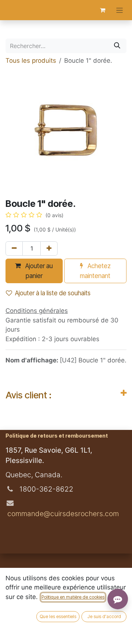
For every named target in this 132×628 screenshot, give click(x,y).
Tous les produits (31, 60)
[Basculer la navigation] (120, 10)
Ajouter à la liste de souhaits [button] (53, 293)
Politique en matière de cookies (72, 597)
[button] (34, 271)
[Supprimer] (14, 248)
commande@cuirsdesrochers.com (62, 513)
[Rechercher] (117, 46)
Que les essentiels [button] (58, 616)
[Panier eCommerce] (103, 10)
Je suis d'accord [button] (104, 616)
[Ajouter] (49, 248)
